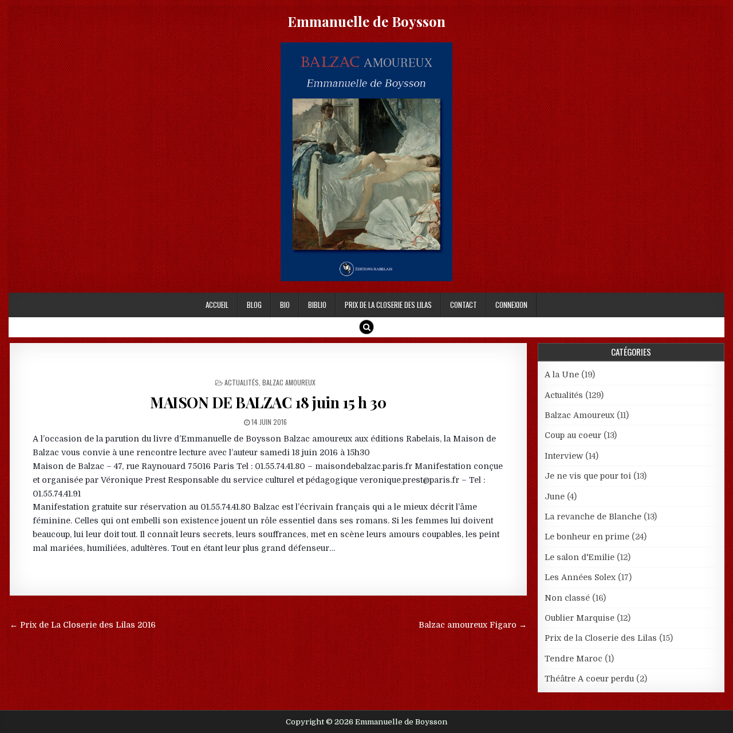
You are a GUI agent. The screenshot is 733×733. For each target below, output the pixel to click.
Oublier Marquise (579, 617)
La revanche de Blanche (593, 516)
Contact (463, 304)
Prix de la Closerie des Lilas (388, 304)
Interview (564, 455)
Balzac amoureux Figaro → (473, 624)
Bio (285, 304)
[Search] (366, 327)
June (555, 496)
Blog (254, 304)
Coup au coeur (573, 435)
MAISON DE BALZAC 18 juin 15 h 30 (268, 402)
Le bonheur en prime (587, 536)
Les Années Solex (580, 577)
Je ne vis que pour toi (588, 475)
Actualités (241, 382)
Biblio (317, 304)
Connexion (511, 304)
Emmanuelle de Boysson (366, 21)
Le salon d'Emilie (579, 557)
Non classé (567, 597)
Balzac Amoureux (289, 382)
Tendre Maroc (573, 658)
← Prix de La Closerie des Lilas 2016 (83, 624)
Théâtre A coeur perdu (589, 678)
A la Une (562, 374)
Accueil (217, 304)
